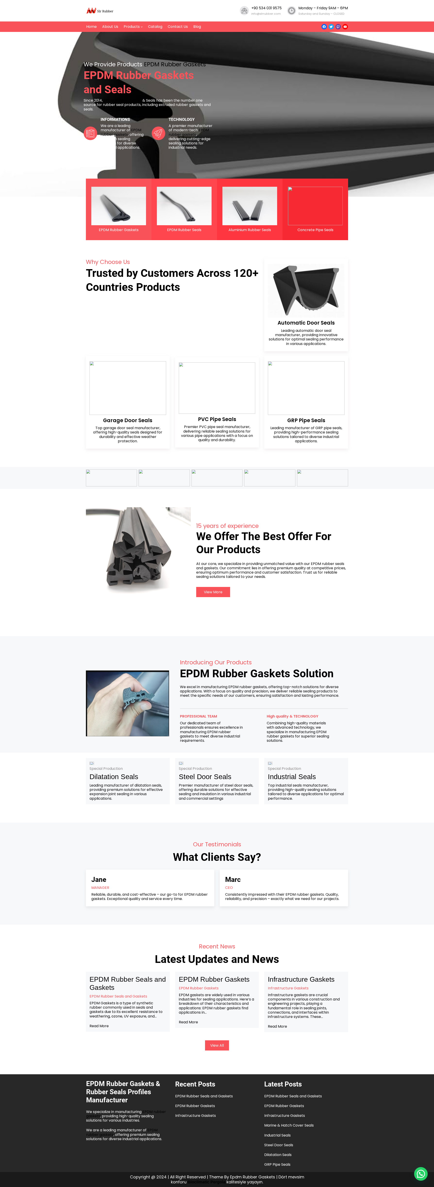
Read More (99, 1026)
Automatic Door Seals (306, 322)
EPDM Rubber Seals (184, 229)
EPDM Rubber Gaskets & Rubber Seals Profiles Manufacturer (123, 1092)
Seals (318, 420)
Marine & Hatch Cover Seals (289, 1125)
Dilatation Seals (114, 777)
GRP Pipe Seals (277, 1164)
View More (213, 592)
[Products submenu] (142, 27)
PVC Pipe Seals (217, 419)
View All (217, 1045)
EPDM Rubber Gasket (123, 100)
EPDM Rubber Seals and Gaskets (128, 983)
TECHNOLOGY (182, 119)
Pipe (305, 420)
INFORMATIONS (115, 119)
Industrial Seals (292, 777)
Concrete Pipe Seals (315, 229)
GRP (293, 420)
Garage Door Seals (127, 420)
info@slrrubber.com (266, 14)
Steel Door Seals (205, 777)
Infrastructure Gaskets (301, 979)
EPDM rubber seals (327, 563)
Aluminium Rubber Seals (250, 229)
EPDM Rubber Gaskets (175, 64)
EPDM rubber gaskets (121, 132)
